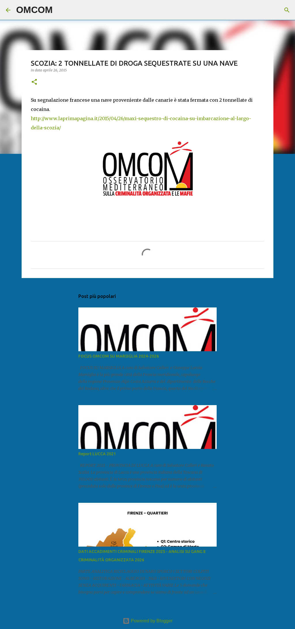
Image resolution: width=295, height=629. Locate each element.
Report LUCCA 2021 (97, 454)
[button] (34, 82)
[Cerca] (60, 10)
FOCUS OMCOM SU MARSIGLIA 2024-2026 (118, 356)
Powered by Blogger (151, 620)
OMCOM (34, 10)
